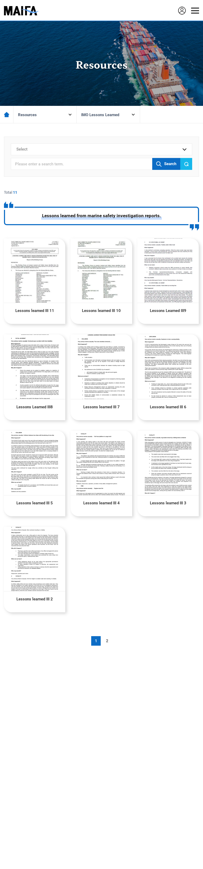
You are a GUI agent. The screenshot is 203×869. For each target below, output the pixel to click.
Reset (186, 164)
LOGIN (182, 11)
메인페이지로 (6, 114)
